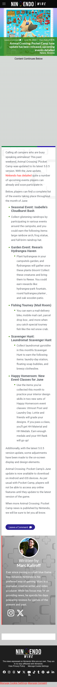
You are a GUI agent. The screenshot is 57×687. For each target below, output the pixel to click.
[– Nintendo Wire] (28, 653)
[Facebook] (4, 671)
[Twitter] (23, 671)
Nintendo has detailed (19, 175)
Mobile (51, 52)
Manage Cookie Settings (38, 666)
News (43, 52)
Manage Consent (37, 683)
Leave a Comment (11, 40)
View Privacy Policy (16, 666)
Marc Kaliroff (44, 40)
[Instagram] (9, 671)
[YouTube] (29, 671)
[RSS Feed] (29, 674)
